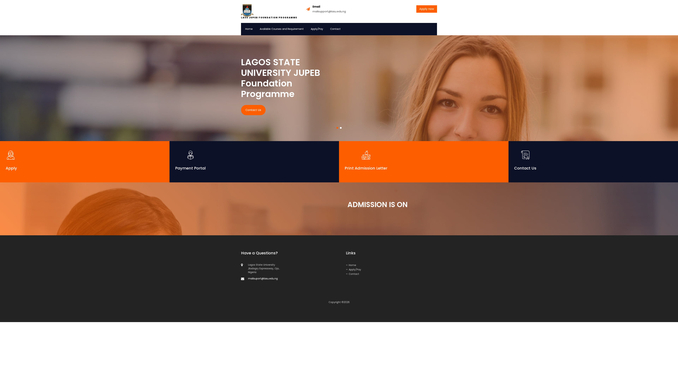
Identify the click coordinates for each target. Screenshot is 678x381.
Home (249, 29)
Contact (335, 29)
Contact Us (253, 110)
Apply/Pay (317, 29)
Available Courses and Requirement (282, 29)
